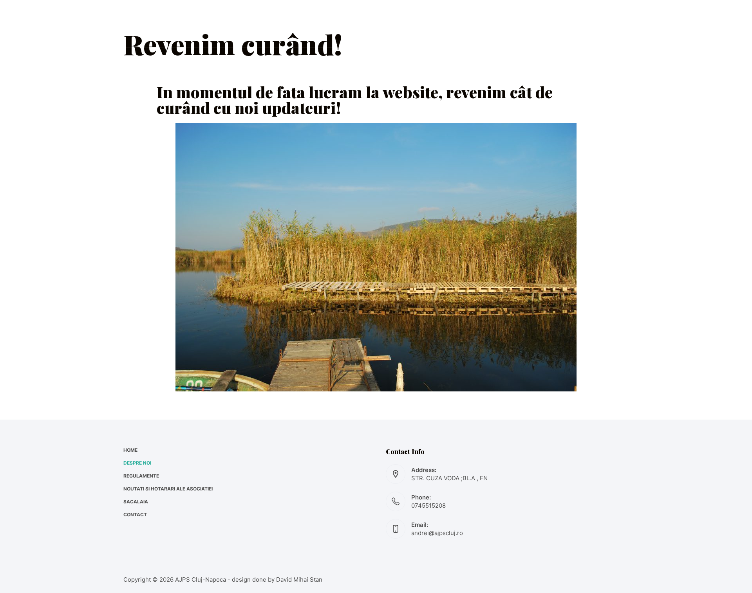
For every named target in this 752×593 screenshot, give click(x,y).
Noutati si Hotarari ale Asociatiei (410, 23)
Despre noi (249, 23)
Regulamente (315, 23)
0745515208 (428, 505)
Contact (546, 23)
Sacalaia (495, 23)
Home (201, 23)
